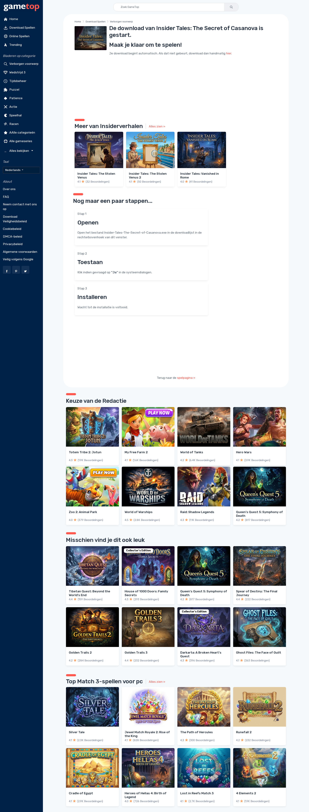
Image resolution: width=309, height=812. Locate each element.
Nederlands (13, 170)
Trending (15, 45)
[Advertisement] (176, 87)
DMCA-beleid (12, 236)
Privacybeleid (13, 244)
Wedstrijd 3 (17, 72)
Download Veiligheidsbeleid (15, 219)
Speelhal (15, 115)
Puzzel (14, 89)
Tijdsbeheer (17, 81)
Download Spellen (22, 27)
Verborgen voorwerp (23, 64)
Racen (14, 124)
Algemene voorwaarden (20, 251)
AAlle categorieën (22, 132)
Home (13, 19)
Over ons (9, 189)
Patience (16, 98)
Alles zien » (157, 126)
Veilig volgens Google (18, 259)
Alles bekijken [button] (17, 151)
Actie (13, 106)
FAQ (6, 197)
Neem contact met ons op (20, 206)
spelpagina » (186, 378)
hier (228, 53)
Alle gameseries (20, 141)
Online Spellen (19, 36)
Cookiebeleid (12, 229)
